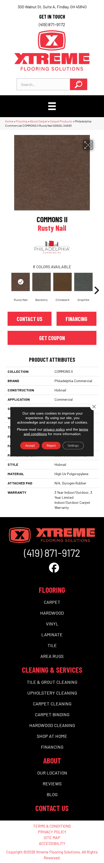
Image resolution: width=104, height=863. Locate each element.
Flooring (21, 121)
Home (9, 121)
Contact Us (29, 318)
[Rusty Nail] (20, 281)
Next (96, 282)
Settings (73, 445)
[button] (78, 84)
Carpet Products (61, 121)
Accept (30, 445)
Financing (76, 318)
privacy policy (54, 429)
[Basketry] (41, 281)
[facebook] (54, 567)
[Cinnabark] (62, 281)
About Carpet (38, 121)
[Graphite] (83, 281)
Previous (7, 282)
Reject (51, 445)
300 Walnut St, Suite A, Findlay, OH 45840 (52, 6)
